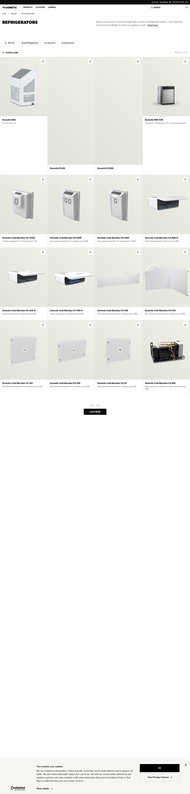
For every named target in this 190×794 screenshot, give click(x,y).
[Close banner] (186, 765)
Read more (153, 25)
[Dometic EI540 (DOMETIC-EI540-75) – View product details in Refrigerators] (71, 116)
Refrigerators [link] (28, 13)
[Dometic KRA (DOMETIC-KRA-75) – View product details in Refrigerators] (24, 116)
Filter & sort (12, 53)
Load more (95, 412)
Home (4, 13)
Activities (40, 7)
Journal (52, 7)
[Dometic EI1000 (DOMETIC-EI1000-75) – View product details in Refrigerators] (119, 116)
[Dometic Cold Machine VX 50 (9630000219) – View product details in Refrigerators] (119, 357)
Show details (42, 788)
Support (155, 2)
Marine (14, 13)
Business (164, 2)
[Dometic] (9, 7)
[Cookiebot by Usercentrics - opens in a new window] (18, 788)
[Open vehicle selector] (186, 7)
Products (27, 7)
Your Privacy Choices (158, 777)
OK (159, 768)
